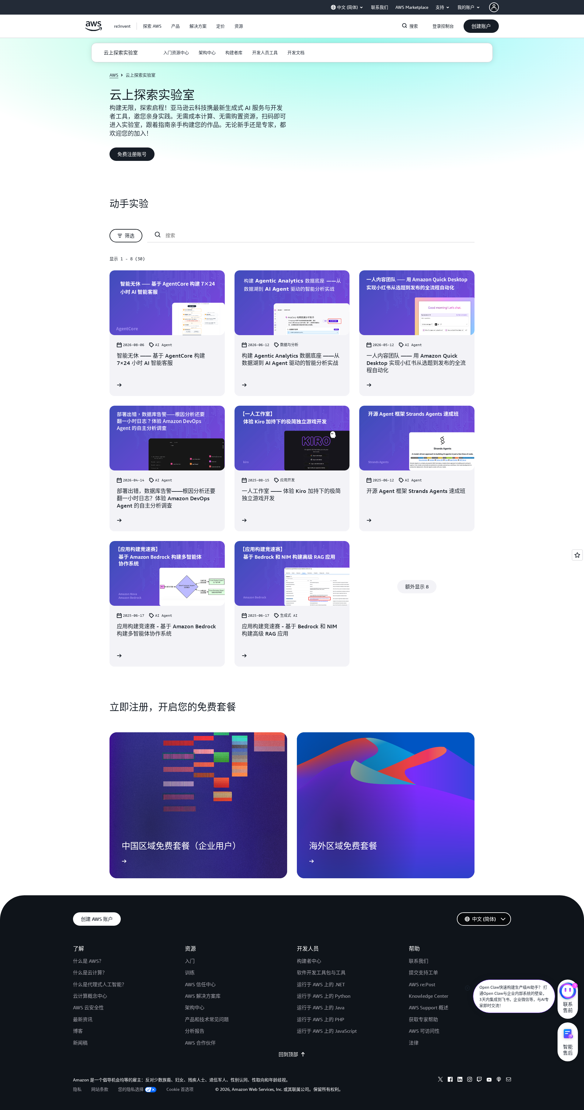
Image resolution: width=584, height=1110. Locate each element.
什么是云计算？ (90, 973)
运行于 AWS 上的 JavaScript (327, 1031)
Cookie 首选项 (179, 1089)
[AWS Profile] (494, 7)
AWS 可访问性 (424, 1031)
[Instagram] (469, 1080)
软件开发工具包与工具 (321, 973)
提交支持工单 (423, 973)
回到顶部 (288, 1054)
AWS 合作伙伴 (200, 1043)
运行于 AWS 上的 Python (323, 996)
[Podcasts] (498, 1080)
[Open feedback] (577, 555)
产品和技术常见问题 (207, 1019)
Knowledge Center (428, 996)
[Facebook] (450, 1080)
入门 (190, 961)
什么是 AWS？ (88, 961)
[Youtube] (489, 1080)
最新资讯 (82, 1019)
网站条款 (99, 1089)
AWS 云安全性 (88, 1007)
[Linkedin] (459, 1080)
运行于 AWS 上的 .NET (321, 984)
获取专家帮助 (423, 1019)
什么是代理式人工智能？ (100, 984)
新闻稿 (80, 1043)
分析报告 (194, 1031)
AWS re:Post (422, 984)
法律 (414, 1043)
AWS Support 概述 (428, 1007)
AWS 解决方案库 (203, 996)
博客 (78, 1031)
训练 (190, 973)
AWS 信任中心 (200, 984)
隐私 (77, 1089)
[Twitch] (479, 1080)
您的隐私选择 (131, 1089)
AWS (113, 75)
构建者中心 (309, 961)
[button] (152, 26)
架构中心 (194, 1007)
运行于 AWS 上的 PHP (320, 1019)
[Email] (508, 1080)
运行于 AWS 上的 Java (320, 1007)
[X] (440, 1080)
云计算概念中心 (90, 996)
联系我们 (418, 961)
